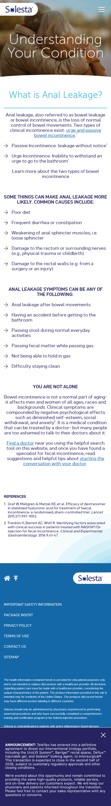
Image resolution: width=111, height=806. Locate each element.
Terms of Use (16, 636)
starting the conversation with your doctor (63, 461)
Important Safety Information (33, 604)
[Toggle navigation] (101, 9)
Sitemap (11, 657)
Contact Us (15, 647)
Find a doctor (20, 443)
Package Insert (18, 615)
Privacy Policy (17, 626)
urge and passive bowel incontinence (67, 133)
